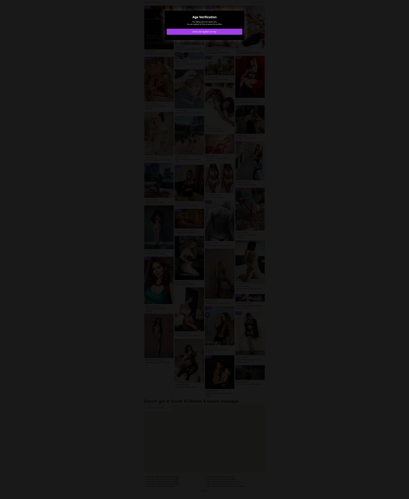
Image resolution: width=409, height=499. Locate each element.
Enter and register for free (204, 32)
